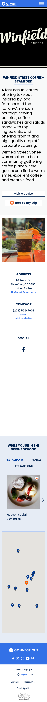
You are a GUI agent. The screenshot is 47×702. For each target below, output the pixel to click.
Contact (15, 681)
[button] (27, 577)
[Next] (42, 500)
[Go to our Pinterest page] (32, 658)
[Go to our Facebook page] (13, 658)
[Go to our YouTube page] (28, 658)
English (23, 674)
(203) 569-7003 (23, 310)
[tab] (14, 460)
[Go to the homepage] (9, 3)
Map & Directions (25, 292)
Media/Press (30, 681)
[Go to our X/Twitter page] (17, 658)
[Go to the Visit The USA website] (23, 696)
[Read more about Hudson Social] (23, 494)
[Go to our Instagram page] (22, 658)
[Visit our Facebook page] (23, 349)
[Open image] (23, 240)
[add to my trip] (37, 478)
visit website (23, 194)
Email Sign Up (23, 688)
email (23, 314)
